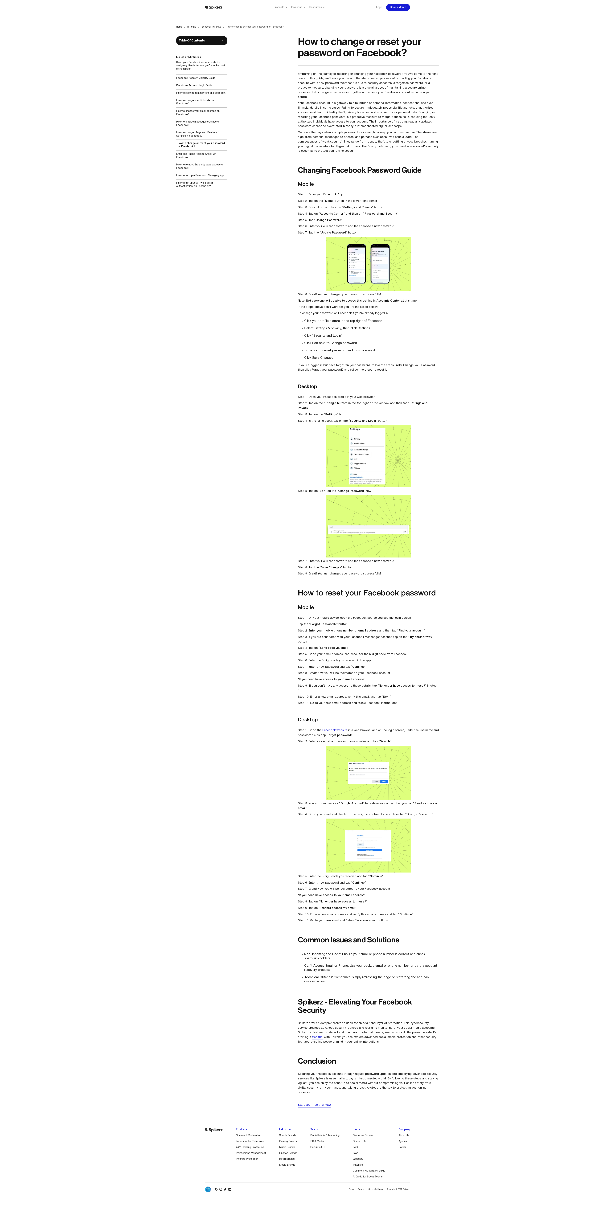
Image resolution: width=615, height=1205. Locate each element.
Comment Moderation (248, 1135)
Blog (355, 1153)
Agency (402, 1141)
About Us (403, 1135)
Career (402, 1147)
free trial (317, 1037)
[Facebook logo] (216, 1189)
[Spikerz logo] (214, 7)
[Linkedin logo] (229, 1189)
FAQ (355, 1147)
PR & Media (317, 1141)
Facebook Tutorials (211, 27)
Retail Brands (287, 1159)
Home (179, 27)
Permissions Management (251, 1153)
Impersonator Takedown (250, 1141)
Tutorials (191, 27)
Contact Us (359, 1141)
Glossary (358, 1159)
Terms (351, 1189)
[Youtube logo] (234, 1189)
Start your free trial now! (314, 1105)
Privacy (361, 1189)
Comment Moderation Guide (369, 1171)
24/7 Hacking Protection (250, 1147)
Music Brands (287, 1147)
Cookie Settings (375, 1189)
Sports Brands (287, 1135)
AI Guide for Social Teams (368, 1177)
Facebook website (334, 730)
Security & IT (317, 1147)
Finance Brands (288, 1153)
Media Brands (287, 1165)
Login (379, 7)
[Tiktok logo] (225, 1189)
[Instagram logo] (220, 1189)
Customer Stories (363, 1135)
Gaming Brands (288, 1141)
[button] (280, 7)
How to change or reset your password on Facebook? (255, 27)
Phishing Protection (247, 1159)
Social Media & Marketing (325, 1135)
